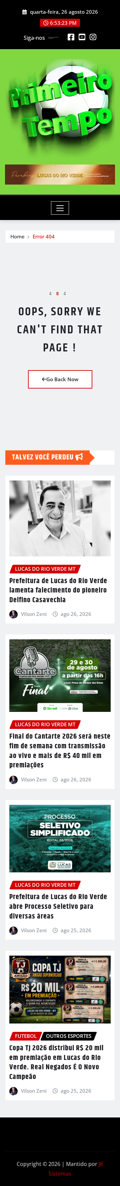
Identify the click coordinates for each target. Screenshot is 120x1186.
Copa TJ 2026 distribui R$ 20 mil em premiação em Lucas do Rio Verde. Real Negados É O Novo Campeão (56, 1063)
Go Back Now (62, 379)
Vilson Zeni (34, 614)
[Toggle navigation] (60, 208)
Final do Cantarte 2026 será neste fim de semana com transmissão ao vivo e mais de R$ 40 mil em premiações (60, 751)
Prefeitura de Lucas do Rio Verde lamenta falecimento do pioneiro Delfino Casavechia (58, 590)
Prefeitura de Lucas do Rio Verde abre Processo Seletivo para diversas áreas (58, 906)
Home (17, 236)
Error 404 (44, 236)
